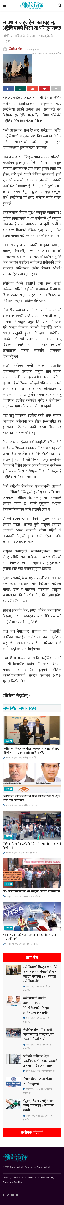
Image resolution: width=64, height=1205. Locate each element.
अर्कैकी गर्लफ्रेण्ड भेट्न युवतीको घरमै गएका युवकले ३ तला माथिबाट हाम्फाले (40, 1061)
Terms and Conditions (13, 1182)
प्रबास (39, 49)
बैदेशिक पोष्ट (16, 49)
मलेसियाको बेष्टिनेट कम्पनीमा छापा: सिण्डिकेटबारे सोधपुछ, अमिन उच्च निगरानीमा (31, 798)
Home (6, 1178)
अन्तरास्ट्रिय (31, 49)
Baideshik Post (16, 1167)
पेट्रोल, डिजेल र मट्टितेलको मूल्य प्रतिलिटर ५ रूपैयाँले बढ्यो (39, 1105)
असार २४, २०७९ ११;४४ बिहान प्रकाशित (21, 805)
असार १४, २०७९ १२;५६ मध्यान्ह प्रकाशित (21, 853)
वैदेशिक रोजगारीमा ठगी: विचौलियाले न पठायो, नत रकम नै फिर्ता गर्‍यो (32, 846)
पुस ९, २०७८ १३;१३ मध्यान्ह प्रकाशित (46, 54)
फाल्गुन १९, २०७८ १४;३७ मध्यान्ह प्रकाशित (22, 896)
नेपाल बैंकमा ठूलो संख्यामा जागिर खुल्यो (39, 1081)
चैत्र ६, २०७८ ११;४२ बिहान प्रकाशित (39, 1071)
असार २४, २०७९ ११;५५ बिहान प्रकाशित (21, 758)
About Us (32, 1178)
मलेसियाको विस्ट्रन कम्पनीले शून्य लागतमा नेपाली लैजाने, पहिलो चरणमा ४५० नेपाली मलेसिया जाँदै (31, 750)
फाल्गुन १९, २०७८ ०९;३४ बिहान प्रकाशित (21, 944)
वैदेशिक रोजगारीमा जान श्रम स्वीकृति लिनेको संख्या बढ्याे (31, 891)
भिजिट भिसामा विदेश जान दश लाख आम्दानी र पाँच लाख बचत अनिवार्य (31, 937)
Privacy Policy (47, 1178)
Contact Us (18, 1178)
